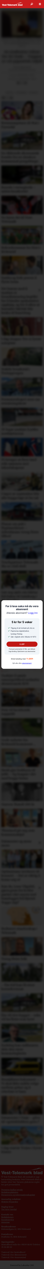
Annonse (5, 1222)
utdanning (21, 93)
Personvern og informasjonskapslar (18, 1195)
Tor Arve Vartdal (9, 1209)
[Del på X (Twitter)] (22, 83)
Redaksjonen (7, 1217)
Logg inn (22, 613)
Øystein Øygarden (9, 1202)
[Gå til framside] (12, 4)
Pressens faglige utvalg (12, 1190)
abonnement (27, 663)
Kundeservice (7, 1220)
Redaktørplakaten (9, 1192)
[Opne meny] (40, 4)
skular (9, 93)
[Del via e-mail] (25, 83)
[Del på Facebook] (18, 83)
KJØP (22, 644)
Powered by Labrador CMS (22, 1265)
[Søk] (32, 4)
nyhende (33, 93)
